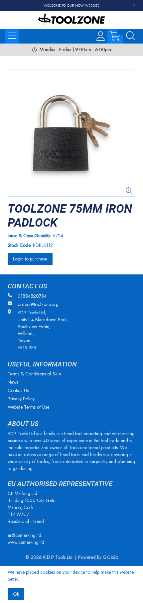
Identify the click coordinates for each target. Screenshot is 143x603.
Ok (16, 594)
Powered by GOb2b (98, 557)
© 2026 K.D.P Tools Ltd (48, 557)
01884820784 (32, 296)
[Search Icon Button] (130, 36)
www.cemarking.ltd (26, 542)
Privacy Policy (21, 398)
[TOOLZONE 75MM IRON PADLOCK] (71, 133)
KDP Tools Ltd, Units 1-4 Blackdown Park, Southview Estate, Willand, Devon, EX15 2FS (43, 330)
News (13, 382)
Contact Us (18, 390)
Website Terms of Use (28, 407)
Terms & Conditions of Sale (34, 373)
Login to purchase (30, 258)
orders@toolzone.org (38, 304)
